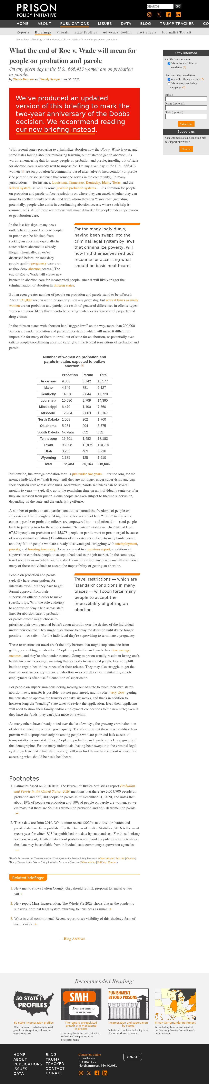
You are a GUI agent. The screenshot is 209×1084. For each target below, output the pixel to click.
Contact (130, 858)
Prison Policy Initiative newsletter (183, 65)
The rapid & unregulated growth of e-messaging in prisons (81, 1025)
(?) (184, 67)
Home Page (22, 39)
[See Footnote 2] (82, 365)
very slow (117, 692)
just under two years (87, 473)
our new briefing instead (55, 129)
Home (19, 1055)
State (174, 112)
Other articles (106, 858)
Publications (27, 1064)
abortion (34, 268)
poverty (14, 548)
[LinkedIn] (178, 14)
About (20, 1059)
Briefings (37, 39)
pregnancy (39, 263)
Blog (51, 1055)
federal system (19, 187)
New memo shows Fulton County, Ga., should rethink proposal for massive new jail (73, 891)
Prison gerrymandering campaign (183, 85)
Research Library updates (187, 79)
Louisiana (59, 182)
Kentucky (93, 182)
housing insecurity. (42, 548)
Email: (169, 95)
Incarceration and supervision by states (128, 1024)
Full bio (120, 858)
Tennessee (76, 182)
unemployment (126, 543)
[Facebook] (168, 14)
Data (18, 1073)
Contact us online (90, 1054)
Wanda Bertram (23, 79)
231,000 (25, 299)
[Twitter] (159, 14)
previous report (99, 548)
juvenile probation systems (76, 187)
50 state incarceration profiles (34, 1022)
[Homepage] (36, 10)
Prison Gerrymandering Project (175, 1022)
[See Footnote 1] (22, 171)
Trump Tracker (55, 1061)
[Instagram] (149, 14)
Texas (116, 182)
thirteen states (64, 285)
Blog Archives (74, 938)
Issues (20, 1069)
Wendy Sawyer (50, 79)
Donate (186, 149)
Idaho (106, 182)
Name (175, 103)
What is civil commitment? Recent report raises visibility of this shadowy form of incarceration (74, 921)
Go (178, 6)
